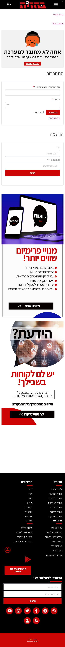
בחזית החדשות (55, 493)
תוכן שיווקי (28, 516)
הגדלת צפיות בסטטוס (23, 541)
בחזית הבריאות (55, 498)
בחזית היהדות (56, 512)
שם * (57, 147)
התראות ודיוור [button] (57, 23)
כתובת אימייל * (53, 159)
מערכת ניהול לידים (24, 532)
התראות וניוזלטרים (54, 532)
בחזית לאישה (56, 507)
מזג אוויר (28, 512)
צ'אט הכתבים (56, 489)
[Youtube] (9, 610)
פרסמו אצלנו (56, 546)
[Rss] (36, 620)
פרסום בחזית (26, 527)
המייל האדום (56, 541)
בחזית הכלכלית (55, 502)
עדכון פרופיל (56, 527)
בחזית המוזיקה (55, 516)
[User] (27, 620)
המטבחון (28, 507)
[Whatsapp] (54, 610)
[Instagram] (18, 610)
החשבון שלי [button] (58, 14)
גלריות (29, 502)
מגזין (30, 493)
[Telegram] (45, 610)
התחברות (52, 112)
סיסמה (56, 99)
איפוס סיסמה (54, 118)
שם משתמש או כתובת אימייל (46, 87)
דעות (30, 498)
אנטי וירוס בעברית (24, 537)
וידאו (30, 489)
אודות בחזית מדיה (54, 555)
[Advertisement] (32, 450)
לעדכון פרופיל (32, 63)
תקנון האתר (57, 550)
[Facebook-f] (36, 610)
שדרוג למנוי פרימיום (53, 537)
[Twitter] (27, 610)
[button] (56, 4)
